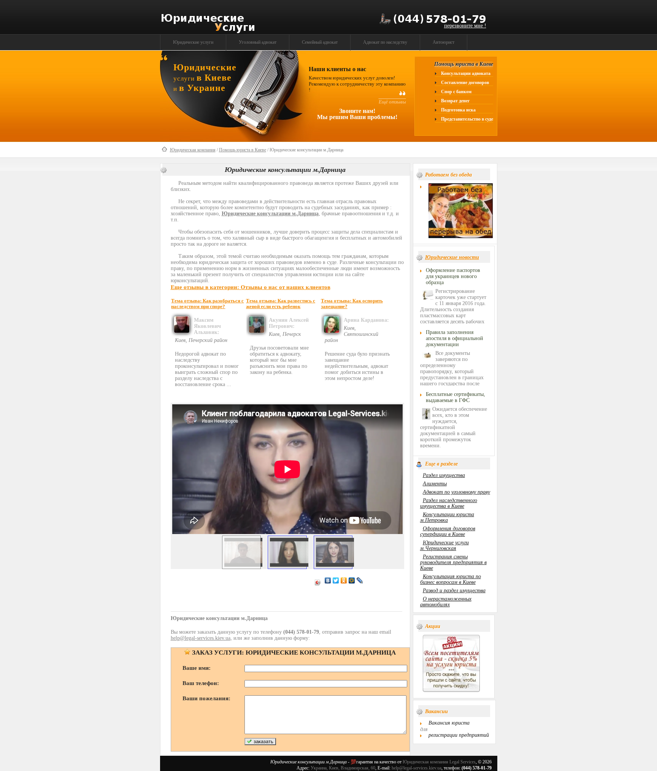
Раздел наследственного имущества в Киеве (448, 503)
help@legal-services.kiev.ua (416, 768)
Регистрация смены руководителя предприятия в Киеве (453, 562)
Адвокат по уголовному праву (456, 492)
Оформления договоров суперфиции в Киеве (447, 531)
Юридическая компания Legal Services (439, 762)
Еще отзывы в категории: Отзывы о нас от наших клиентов (250, 287)
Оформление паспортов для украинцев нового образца (453, 276)
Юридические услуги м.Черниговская (444, 545)
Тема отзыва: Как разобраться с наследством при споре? (207, 303)
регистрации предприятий (458, 735)
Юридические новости (452, 257)
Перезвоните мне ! (465, 26)
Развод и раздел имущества (454, 590)
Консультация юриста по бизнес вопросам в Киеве (450, 579)
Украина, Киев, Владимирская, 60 (343, 768)
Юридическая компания (193, 150)
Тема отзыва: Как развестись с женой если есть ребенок (280, 303)
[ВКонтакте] (328, 580)
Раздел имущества (444, 475)
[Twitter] (336, 580)
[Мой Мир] (352, 580)
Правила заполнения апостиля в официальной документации (454, 338)
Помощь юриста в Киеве (242, 150)
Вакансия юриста (449, 723)
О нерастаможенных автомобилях (445, 601)
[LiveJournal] (360, 580)
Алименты (435, 483)
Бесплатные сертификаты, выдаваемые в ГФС (455, 397)
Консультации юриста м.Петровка (447, 517)
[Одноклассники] (344, 580)
